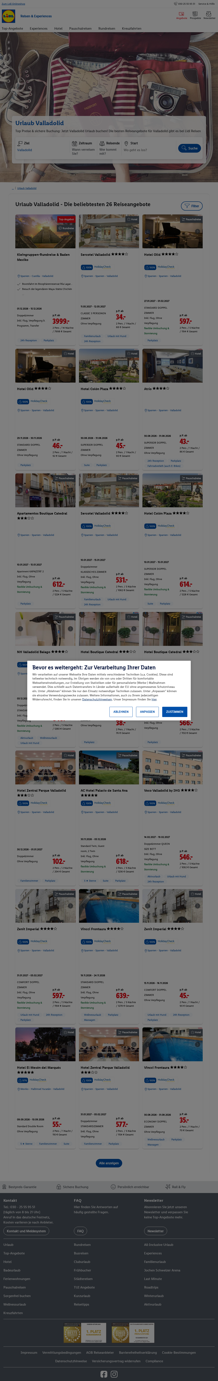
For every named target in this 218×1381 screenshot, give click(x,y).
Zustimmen (174, 712)
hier (154, 699)
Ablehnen (121, 712)
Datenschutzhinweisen (97, 699)
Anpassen (147, 712)
